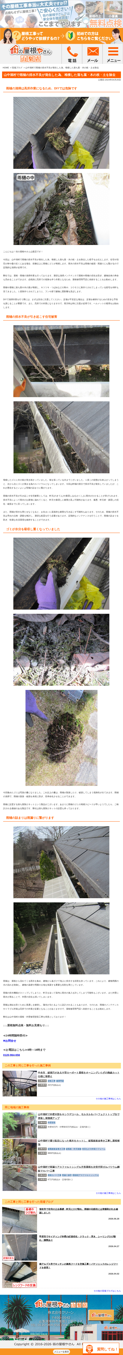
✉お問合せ (9, 1040)
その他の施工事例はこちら (108, 1098)
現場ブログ (17, 67)
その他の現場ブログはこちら (107, 1291)
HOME (6, 67)
